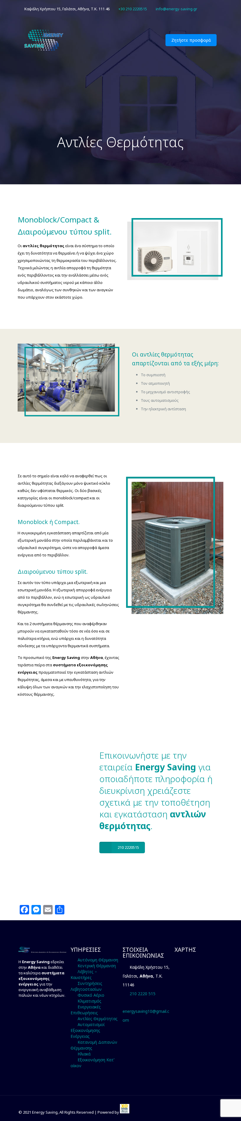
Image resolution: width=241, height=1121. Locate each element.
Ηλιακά (84, 1054)
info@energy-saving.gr (176, 8)
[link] (124, 1112)
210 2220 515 (142, 993)
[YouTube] (213, 8)
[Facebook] (205, 8)
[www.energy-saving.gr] (44, 40)
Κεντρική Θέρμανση (97, 965)
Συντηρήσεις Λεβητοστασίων (86, 986)
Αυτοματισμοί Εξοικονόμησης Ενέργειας (88, 1030)
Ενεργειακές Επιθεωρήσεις (86, 1009)
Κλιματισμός (89, 1001)
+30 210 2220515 (132, 8)
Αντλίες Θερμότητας (98, 1018)
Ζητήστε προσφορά (191, 40)
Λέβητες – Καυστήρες (84, 974)
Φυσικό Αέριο (91, 995)
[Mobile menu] (149, 40)
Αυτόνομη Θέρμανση (98, 960)
